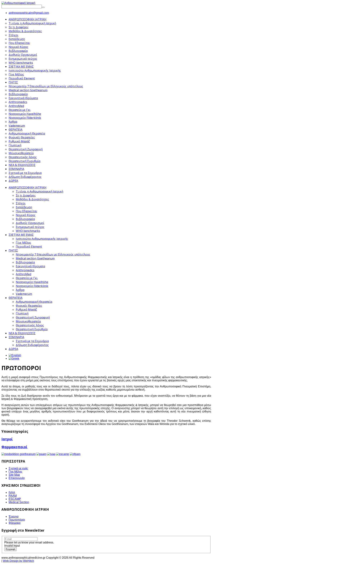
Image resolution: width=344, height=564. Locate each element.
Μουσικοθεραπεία (28, 321)
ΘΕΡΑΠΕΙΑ (15, 298)
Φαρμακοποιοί (14, 447)
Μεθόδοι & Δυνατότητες (32, 199)
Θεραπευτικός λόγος (30, 325)
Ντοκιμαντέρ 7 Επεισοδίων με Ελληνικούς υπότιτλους (53, 254)
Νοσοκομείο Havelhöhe (32, 282)
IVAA (12, 492)
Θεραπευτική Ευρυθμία (31, 329)
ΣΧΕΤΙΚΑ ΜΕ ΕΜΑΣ (21, 235)
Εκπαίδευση (24, 207)
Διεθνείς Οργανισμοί (30, 223)
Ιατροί (7, 439)
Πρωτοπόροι (17, 519)
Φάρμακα (14, 522)
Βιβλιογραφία (25, 219)
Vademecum (24, 294)
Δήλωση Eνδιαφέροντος (32, 345)
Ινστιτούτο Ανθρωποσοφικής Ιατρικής (42, 239)
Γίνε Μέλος (23, 243)
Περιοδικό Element (29, 247)
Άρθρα (20, 290)
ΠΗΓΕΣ (13, 250)
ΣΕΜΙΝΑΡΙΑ (16, 337)
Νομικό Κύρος (25, 215)
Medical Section (19, 502)
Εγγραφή (10, 549)
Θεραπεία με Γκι (27, 278)
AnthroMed (23, 274)
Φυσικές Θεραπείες (29, 306)
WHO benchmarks (28, 231)
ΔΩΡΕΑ (13, 349)
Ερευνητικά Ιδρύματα (30, 266)
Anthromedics (25, 270)
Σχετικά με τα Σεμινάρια (32, 341)
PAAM (13, 495)
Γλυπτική (22, 313)
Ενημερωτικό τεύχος (30, 227)
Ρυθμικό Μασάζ (26, 310)
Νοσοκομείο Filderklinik (32, 286)
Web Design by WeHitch (18, 560)
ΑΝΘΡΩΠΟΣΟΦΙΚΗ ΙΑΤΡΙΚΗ (27, 187)
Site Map (14, 474)
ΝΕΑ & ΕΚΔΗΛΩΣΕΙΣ (22, 333)
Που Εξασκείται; (26, 211)
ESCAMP (15, 498)
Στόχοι (20, 203)
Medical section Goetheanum (35, 258)
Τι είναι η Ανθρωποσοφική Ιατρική (39, 191)
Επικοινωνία (17, 478)
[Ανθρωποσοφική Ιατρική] (18, 2)
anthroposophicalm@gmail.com (29, 12)
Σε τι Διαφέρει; (26, 195)
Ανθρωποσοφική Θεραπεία (34, 302)
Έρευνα (13, 516)
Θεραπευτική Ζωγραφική (33, 317)
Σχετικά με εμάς (18, 468)
